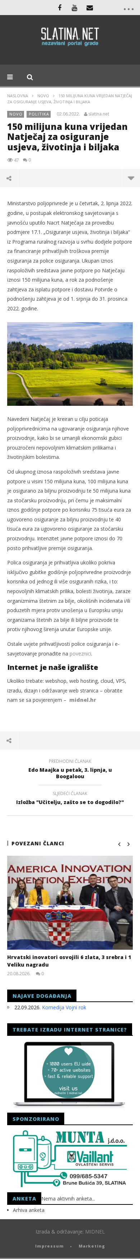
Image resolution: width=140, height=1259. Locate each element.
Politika (39, 114)
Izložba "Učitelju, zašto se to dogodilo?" (70, 799)
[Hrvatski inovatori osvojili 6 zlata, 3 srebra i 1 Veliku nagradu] (70, 903)
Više (131, 178)
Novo (43, 95)
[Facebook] (59, 7)
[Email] (89, 7)
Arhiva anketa (29, 1210)
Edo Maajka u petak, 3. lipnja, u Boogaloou (70, 770)
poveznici (80, 653)
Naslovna (17, 95)
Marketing (92, 1246)
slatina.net (98, 114)
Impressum (49, 1246)
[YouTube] (74, 7)
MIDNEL (95, 1231)
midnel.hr (82, 699)
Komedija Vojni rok (64, 1007)
